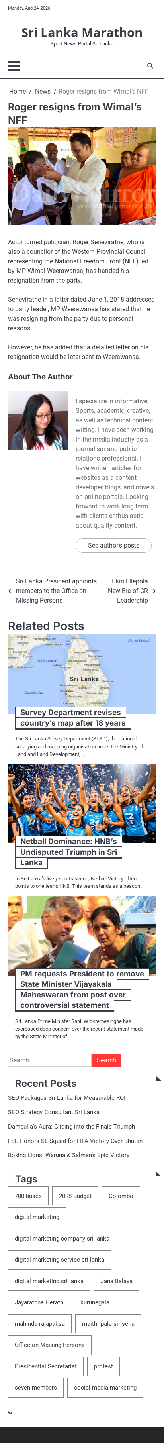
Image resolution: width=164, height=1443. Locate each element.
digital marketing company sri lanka (62, 1238)
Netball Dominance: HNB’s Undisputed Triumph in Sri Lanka (68, 852)
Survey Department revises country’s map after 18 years (73, 718)
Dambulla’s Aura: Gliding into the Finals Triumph (71, 1126)
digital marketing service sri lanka (59, 1259)
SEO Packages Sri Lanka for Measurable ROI (66, 1097)
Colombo (121, 1196)
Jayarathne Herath (39, 1302)
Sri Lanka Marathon (82, 32)
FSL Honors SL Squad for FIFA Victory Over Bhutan (75, 1141)
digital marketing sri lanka (49, 1281)
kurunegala (94, 1302)
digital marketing (37, 1217)
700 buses (28, 1196)
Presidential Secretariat (46, 1366)
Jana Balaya (117, 1281)
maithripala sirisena (108, 1323)
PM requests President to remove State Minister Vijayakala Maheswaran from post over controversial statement (82, 989)
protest (103, 1366)
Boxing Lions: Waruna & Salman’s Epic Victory (68, 1155)
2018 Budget (75, 1196)
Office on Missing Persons (50, 1345)
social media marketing (105, 1387)
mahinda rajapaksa (40, 1323)
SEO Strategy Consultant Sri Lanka (54, 1112)
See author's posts (113, 545)
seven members (36, 1387)
